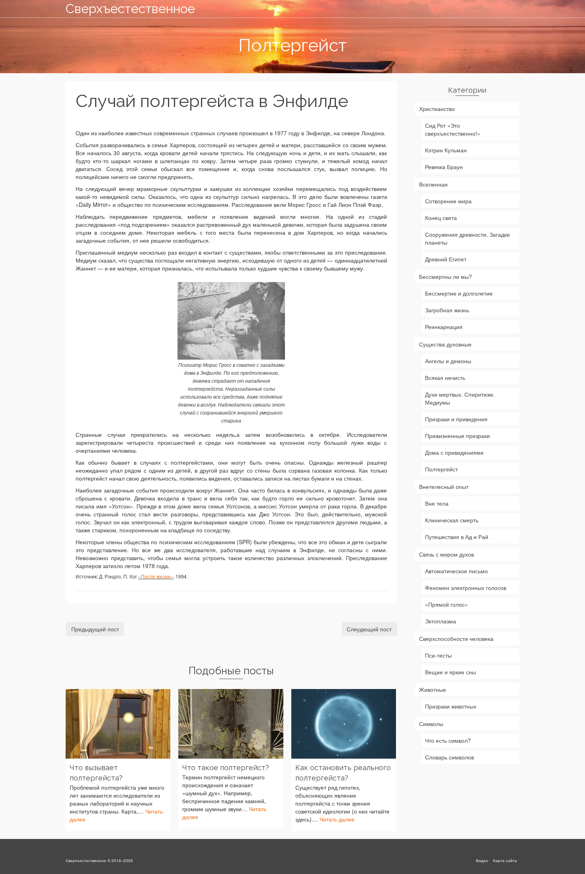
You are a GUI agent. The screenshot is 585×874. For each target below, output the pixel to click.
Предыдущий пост (95, 629)
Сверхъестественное (130, 8)
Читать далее (337, 819)
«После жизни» (155, 576)
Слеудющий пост (369, 629)
